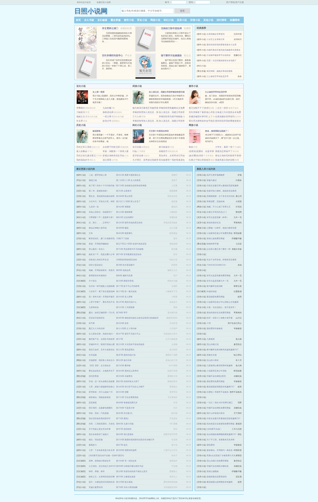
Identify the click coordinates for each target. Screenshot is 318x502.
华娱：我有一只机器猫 (99, 413)
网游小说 (155, 20)
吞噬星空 (163, 151)
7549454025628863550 (216, 265)
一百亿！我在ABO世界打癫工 (220, 402)
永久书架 (89, 20)
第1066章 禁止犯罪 (124, 196)
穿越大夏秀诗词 (96, 487)
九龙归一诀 (94, 207)
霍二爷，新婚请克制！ (99, 191)
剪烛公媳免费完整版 (216, 238)
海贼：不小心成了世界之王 (219, 207)
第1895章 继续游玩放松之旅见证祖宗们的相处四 (137, 318)
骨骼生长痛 (212, 355)
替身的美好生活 (214, 222)
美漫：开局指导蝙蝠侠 (99, 244)
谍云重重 (107, 160)
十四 (209, 323)
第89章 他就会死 (123, 270)
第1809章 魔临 (122, 228)
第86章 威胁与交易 (124, 275)
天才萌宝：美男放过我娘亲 (145, 160)
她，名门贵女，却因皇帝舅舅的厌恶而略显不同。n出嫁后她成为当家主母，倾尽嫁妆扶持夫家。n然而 (223, 99)
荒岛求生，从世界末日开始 (172, 155)
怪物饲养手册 (213, 244)
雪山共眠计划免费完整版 (218, 461)
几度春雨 (211, 339)
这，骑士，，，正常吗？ (100, 222)
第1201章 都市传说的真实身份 (129, 222)
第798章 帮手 (122, 312)
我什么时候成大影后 (216, 413)
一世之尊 (107, 116)
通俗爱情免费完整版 (216, 381)
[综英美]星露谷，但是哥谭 (201, 151)
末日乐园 (136, 147)
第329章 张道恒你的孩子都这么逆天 (131, 471)
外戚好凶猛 (212, 291)
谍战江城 (93, 180)
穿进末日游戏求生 (97, 318)
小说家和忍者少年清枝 (217, 371)
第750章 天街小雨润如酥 (126, 487)
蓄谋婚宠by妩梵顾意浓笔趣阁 (220, 482)
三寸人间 (136, 116)
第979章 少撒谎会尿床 (125, 477)
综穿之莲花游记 (96, 265)
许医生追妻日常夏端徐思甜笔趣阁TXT (223, 418)
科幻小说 (169, 20)
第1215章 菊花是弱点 (125, 350)
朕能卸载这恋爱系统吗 (217, 477)
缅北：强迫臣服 (96, 439)
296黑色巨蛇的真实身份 (126, 260)
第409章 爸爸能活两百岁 (126, 402)
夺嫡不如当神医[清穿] (216, 376)
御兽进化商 (108, 112)
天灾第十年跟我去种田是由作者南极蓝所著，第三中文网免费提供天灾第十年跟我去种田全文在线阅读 (167, 138)
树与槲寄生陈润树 (215, 286)
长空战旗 (93, 355)
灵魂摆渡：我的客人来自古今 (102, 360)
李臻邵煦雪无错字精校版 (171, 116)
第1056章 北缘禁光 (124, 376)
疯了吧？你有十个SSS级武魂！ (102, 185)
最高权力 (93, 445)
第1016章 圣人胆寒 (124, 297)
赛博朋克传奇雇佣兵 (98, 275)
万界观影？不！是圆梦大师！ (102, 217)
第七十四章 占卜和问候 (126, 328)
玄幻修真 (102, 20)
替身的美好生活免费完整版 (219, 312)
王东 (91, 233)
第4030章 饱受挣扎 (124, 233)
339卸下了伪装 (122, 238)
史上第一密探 (99, 92)
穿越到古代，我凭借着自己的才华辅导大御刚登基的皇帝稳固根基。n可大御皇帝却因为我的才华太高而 (167, 99)
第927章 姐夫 (122, 445)
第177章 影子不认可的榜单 (127, 286)
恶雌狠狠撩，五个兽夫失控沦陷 (221, 196)
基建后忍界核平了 (223, 151)
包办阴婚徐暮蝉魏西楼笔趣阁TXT (221, 434)
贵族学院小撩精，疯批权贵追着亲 (222, 191)
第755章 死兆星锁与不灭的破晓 (129, 249)
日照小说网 (90, 11)
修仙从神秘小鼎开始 (98, 228)
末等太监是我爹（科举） (218, 217)
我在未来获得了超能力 (99, 434)
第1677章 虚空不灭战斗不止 (128, 334)
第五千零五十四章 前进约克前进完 (131, 244)
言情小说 (195, 20)
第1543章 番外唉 (123, 365)
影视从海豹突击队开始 (113, 155)
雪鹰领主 (80, 108)
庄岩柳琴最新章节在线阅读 (219, 55)
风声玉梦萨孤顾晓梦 (216, 175)
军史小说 (142, 20)
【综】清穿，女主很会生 (100, 365)
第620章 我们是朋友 (124, 434)
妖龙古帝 (107, 121)
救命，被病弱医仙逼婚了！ (217, 131)
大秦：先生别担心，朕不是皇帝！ (222, 307)
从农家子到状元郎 (111, 147)
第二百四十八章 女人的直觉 (128, 180)
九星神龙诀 (94, 307)
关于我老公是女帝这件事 (100, 429)
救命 (191, 147)
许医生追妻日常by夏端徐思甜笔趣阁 (222, 185)
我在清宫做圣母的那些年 (100, 418)
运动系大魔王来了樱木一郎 (219, 249)
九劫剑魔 (107, 108)
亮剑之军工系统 (83, 147)
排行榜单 (222, 20)
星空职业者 (137, 155)
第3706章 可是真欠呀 (125, 408)
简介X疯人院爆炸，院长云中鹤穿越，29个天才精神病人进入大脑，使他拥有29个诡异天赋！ (110, 99)
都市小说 (129, 20)
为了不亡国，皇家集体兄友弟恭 (221, 439)
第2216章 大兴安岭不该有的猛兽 (130, 344)
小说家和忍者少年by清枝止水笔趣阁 (222, 302)
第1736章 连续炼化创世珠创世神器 (131, 185)
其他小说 (208, 20)
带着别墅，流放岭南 (216, 201)
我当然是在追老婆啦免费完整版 (221, 424)
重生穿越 (116, 20)
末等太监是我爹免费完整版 (219, 275)
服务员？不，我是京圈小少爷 (102, 254)
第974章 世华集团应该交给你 (128, 254)
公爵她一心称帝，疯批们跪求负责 (222, 228)
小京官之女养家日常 (216, 39)
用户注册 (239, 2)
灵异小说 (182, 20)
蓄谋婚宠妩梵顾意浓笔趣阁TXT (220, 387)
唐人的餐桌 (81, 151)
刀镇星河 (80, 112)
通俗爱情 (211, 445)
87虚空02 (120, 455)
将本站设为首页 (84, 2)
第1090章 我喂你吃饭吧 (126, 450)
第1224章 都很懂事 (124, 212)
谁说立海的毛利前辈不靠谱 (228, 155)
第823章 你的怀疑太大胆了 (127, 381)
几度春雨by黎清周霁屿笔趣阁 (220, 365)
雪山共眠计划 (213, 344)
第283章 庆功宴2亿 (124, 413)
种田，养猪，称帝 (97, 471)
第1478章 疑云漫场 (124, 482)
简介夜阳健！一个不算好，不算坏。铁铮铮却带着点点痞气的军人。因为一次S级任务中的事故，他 (110, 138)
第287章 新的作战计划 (125, 355)
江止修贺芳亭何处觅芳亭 (218, 76)
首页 (78, 20)
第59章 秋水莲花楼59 (125, 265)
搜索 (182, 10)
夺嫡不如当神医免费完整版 (219, 408)
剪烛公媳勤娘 (213, 471)
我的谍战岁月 (82, 160)
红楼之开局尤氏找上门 (217, 212)
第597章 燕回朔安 (124, 429)
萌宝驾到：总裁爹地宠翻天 (101, 408)
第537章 (119, 339)
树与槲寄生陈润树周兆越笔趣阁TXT (222, 350)
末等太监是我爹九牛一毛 (218, 281)
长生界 (79, 121)
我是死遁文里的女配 (225, 160)
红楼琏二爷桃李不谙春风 (218, 392)
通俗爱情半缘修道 (215, 328)
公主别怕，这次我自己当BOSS (102, 466)
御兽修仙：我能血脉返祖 (100, 397)
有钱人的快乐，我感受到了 (101, 212)
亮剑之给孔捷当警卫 (86, 155)
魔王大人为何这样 (97, 328)
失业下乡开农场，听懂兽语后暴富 (222, 260)
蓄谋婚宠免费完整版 (216, 297)
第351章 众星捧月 (124, 191)
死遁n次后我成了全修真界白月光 (221, 455)
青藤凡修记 (212, 180)
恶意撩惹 (93, 402)
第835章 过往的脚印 (124, 217)
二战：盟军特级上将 (98, 175)
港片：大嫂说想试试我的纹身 (102, 482)
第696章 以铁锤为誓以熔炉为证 (129, 466)
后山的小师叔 (213, 360)
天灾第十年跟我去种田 (159, 131)
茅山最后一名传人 (97, 249)
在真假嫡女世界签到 (216, 34)
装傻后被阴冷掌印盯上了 (200, 116)
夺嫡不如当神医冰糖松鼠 (218, 466)
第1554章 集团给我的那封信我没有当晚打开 (135, 439)
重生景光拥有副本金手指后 (202, 121)
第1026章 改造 (122, 323)
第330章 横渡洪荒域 (124, 281)
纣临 (134, 151)
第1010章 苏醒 (122, 392)
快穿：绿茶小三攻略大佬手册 (220, 318)
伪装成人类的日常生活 (99, 260)
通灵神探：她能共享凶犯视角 (220, 71)
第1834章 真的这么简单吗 (127, 371)
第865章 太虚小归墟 (124, 424)
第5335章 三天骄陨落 (125, 307)
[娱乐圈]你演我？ (197, 155)
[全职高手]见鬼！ (214, 429)
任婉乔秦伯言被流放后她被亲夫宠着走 (223, 50)
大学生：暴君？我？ (225, 147)
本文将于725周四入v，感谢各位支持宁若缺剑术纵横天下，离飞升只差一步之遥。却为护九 (223, 138)
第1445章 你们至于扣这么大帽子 (130, 387)
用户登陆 (230, 2)
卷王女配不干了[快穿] (199, 108)
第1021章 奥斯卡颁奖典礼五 (128, 175)
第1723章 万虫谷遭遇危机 (127, 397)
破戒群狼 (97, 131)
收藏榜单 (235, 20)
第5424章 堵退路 (123, 207)
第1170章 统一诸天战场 (126, 291)
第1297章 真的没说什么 (126, 302)
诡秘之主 (80, 116)
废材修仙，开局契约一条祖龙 (220, 450)
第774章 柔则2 (122, 418)
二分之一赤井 (221, 108)
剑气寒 (92, 323)
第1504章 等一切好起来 (126, 461)
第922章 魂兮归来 (124, 360)
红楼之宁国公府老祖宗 (199, 160)
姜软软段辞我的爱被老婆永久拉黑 (222, 45)
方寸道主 (93, 281)
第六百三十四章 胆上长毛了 (128, 201)
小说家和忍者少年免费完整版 (220, 233)
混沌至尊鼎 (94, 376)
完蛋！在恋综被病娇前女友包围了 (222, 60)
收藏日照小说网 (104, 2)
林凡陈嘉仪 (164, 147)
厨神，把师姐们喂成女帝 (100, 461)
